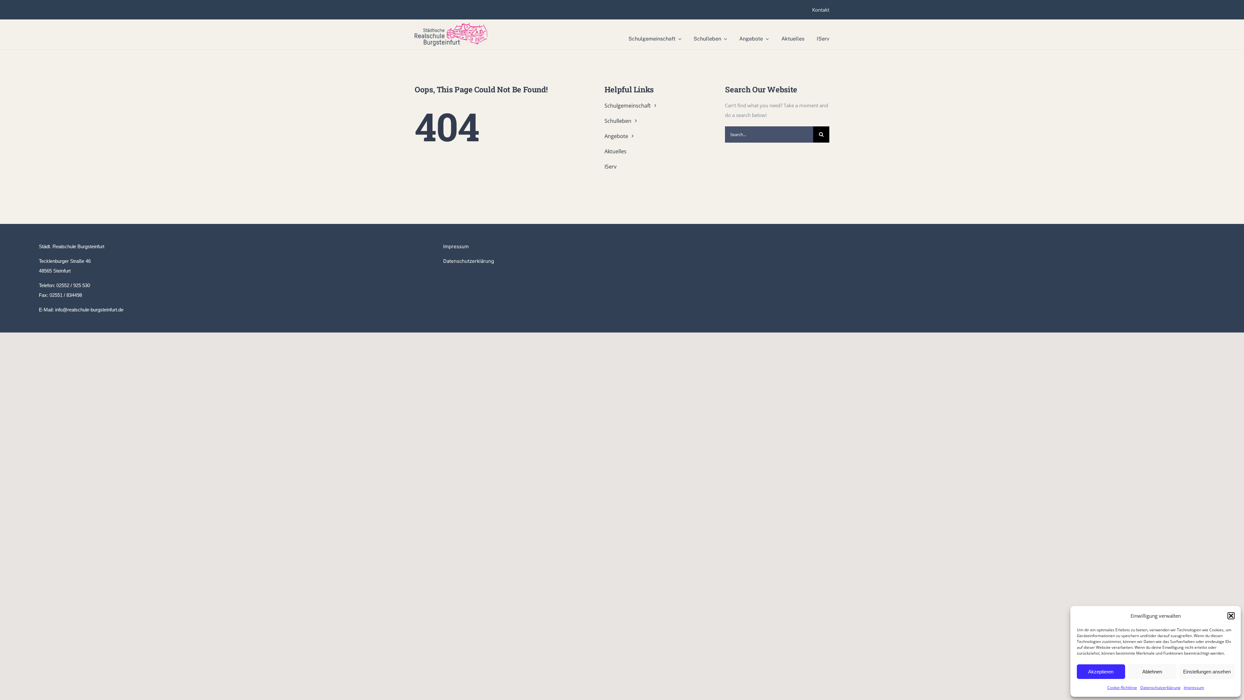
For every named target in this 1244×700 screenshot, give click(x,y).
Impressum (1194, 687)
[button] (1231, 615)
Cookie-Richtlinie (1122, 687)
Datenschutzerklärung (1160, 687)
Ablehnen (1152, 671)
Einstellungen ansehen (1207, 671)
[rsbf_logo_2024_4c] (451, 25)
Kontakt (820, 9)
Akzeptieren (1100, 671)
